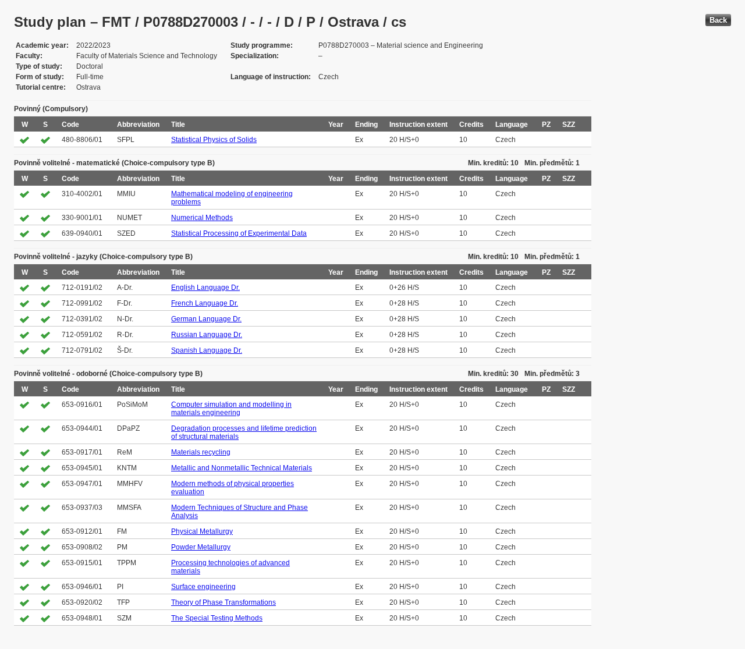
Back (718, 20)
